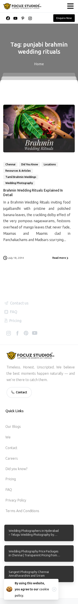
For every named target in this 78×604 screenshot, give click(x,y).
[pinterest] (22, 18)
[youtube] (15, 18)
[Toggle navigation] (70, 6)
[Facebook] (8, 18)
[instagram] (30, 18)
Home (39, 64)
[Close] (54, 589)
